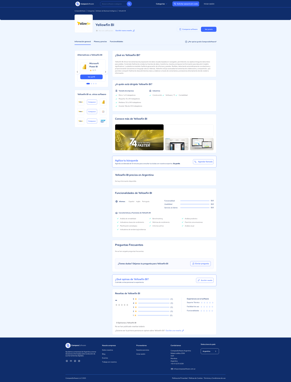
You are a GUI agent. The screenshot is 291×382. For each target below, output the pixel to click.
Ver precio (209, 29)
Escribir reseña (206, 280)
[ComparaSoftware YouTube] (71, 361)
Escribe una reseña (173, 330)
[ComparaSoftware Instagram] (79, 361)
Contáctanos (176, 345)
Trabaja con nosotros (109, 362)
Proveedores (141, 345)
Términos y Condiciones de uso (215, 378)
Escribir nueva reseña (124, 31)
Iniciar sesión (209, 4)
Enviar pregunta (202, 263)
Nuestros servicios (142, 350)
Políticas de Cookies (196, 378)
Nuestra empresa (109, 345)
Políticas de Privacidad (180, 378)
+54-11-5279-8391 (177, 364)
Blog (103, 354)
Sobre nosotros (107, 350)
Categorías (160, 4)
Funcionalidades (116, 41)
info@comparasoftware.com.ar (184, 369)
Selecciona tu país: (208, 344)
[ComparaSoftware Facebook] (75, 361)
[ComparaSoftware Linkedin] (66, 361)
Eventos (105, 358)
